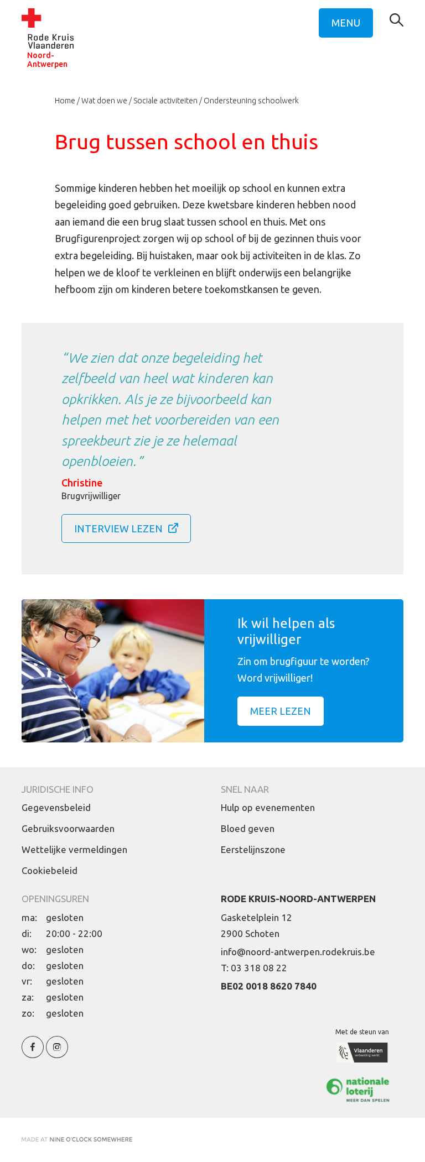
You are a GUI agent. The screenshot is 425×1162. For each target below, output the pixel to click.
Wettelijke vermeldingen (74, 849)
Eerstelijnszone (253, 849)
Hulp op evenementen (268, 807)
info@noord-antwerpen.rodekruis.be (298, 951)
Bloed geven (247, 828)
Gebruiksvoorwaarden (68, 828)
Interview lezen (118, 528)
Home (65, 100)
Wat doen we (104, 100)
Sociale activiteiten (165, 100)
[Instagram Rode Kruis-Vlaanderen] (57, 1053)
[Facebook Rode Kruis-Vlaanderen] (33, 1053)
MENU (345, 22)
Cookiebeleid (49, 870)
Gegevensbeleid (56, 807)
